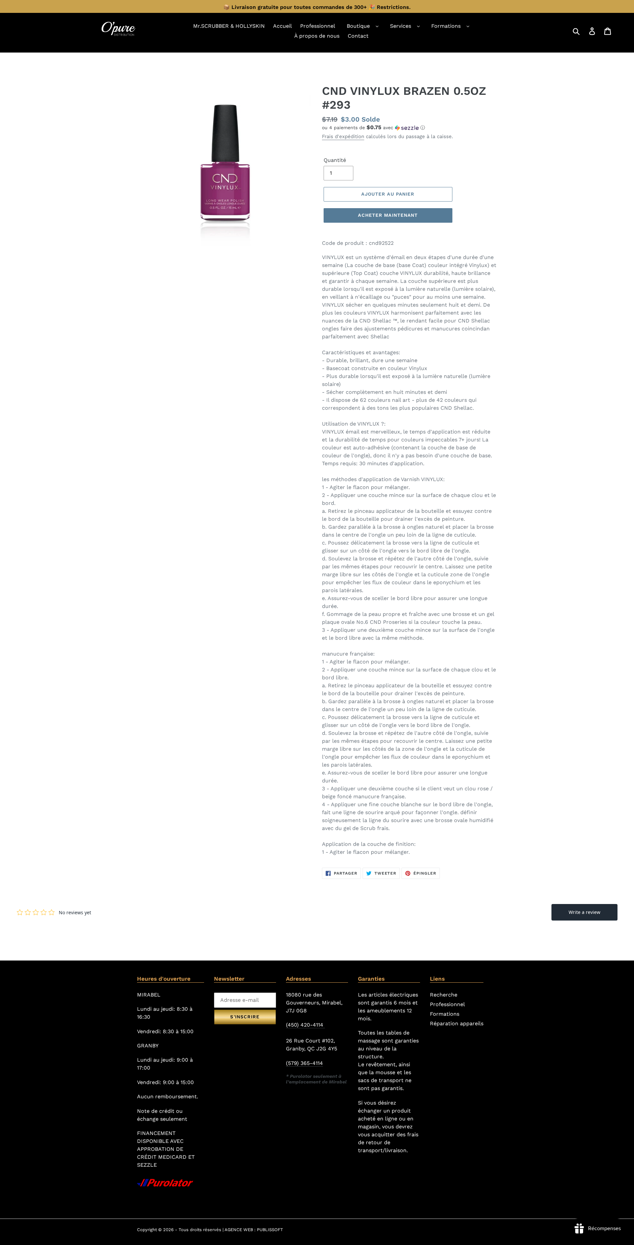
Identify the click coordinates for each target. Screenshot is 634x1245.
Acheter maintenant (388, 215)
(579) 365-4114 (304, 1063)
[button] (409, 127)
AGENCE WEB (239, 1229)
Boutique (358, 26)
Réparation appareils (456, 1023)
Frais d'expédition (343, 136)
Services (400, 26)
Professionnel (447, 1004)
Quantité (335, 160)
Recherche (443, 995)
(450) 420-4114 (305, 1025)
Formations (446, 26)
